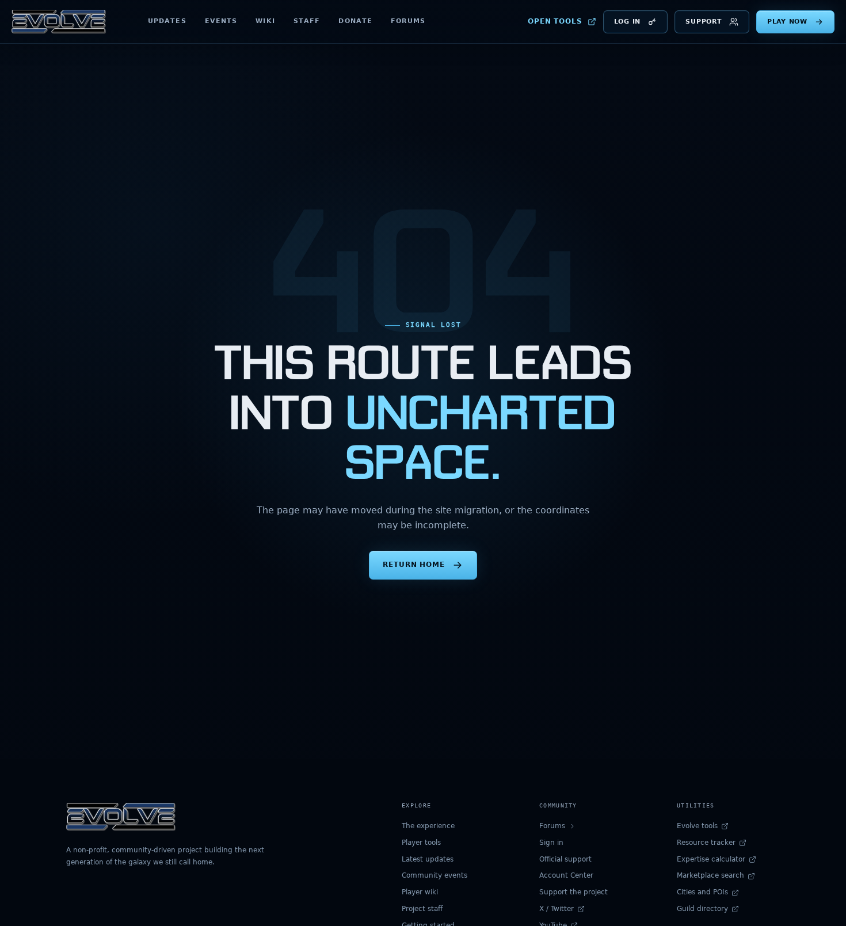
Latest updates (428, 859)
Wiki (265, 21)
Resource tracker (706, 843)
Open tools (555, 21)
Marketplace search (710, 875)
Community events (434, 875)
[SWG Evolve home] (59, 22)
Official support (565, 859)
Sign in (551, 843)
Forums (408, 21)
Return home (414, 564)
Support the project (573, 892)
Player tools (421, 843)
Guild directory (702, 909)
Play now (787, 21)
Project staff (422, 909)
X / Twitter (556, 909)
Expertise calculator (711, 859)
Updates (167, 21)
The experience (428, 826)
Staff (307, 21)
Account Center (566, 875)
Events (221, 21)
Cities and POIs (702, 892)
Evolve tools (697, 826)
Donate (355, 21)
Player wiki (420, 892)
